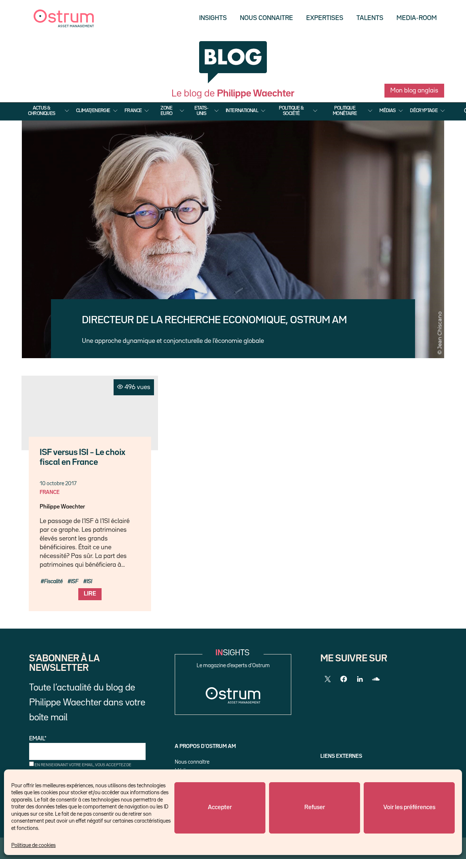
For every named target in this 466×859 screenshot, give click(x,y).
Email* (38, 738)
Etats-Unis (201, 110)
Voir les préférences (409, 807)
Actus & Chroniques (41, 110)
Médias (387, 110)
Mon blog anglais (414, 91)
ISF (74, 581)
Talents (369, 18)
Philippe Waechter (62, 507)
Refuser (314, 807)
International (242, 110)
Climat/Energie (93, 110)
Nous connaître (192, 762)
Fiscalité (53, 581)
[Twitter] (327, 679)
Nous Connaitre (266, 18)
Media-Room (416, 18)
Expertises (324, 18)
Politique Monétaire (345, 110)
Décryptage (424, 110)
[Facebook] (343, 679)
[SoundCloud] (375, 679)
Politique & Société (291, 110)
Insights (213, 18)
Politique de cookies (33, 845)
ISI (89, 581)
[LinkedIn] (359, 679)
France (133, 110)
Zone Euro (167, 110)
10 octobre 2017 (58, 483)
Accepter (220, 807)
